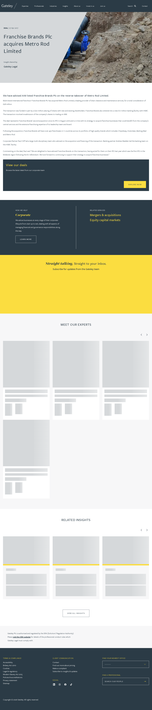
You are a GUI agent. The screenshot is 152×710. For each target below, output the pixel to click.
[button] (25, 6)
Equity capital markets (105, 220)
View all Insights (76, 613)
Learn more (28, 239)
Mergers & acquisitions (105, 215)
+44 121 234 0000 (8, 406)
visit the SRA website (21, 636)
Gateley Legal (10, 66)
